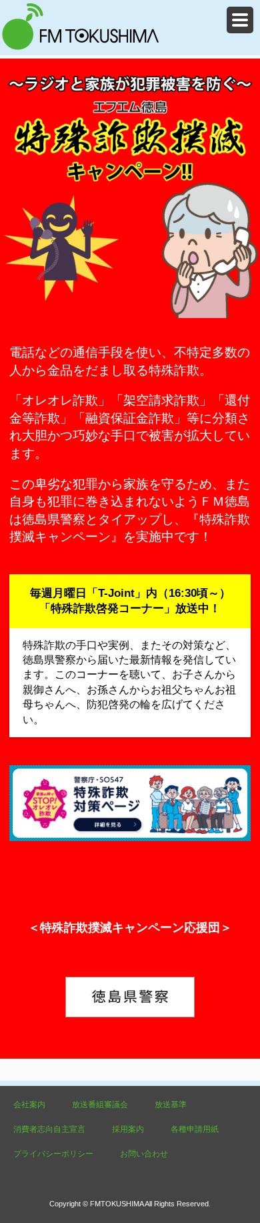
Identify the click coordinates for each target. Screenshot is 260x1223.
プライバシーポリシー (53, 1153)
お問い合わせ (144, 1153)
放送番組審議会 (100, 1104)
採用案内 (128, 1129)
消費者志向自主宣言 (49, 1129)
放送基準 (171, 1104)
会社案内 (29, 1104)
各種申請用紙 (195, 1129)
